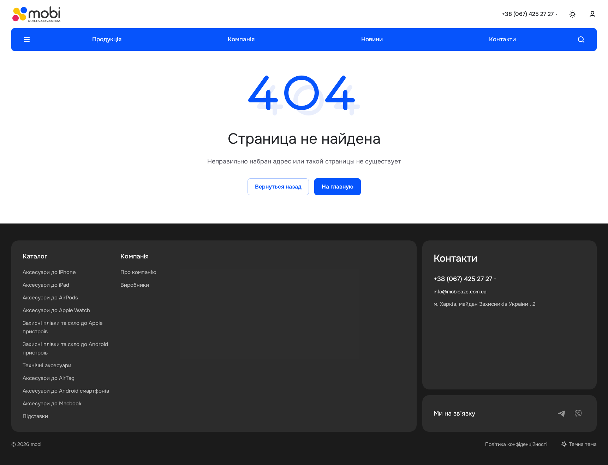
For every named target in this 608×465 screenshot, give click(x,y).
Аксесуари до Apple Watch (56, 310)
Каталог (35, 256)
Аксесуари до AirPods (50, 297)
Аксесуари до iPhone (49, 272)
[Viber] (578, 413)
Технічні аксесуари (47, 365)
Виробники (134, 284)
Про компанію (138, 272)
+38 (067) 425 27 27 (528, 14)
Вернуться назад (278, 186)
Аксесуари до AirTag (48, 378)
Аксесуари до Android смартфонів (66, 390)
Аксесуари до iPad (46, 284)
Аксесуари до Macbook (52, 403)
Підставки (35, 416)
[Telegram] (561, 413)
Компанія (134, 256)
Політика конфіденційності (516, 444)
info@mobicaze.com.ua (460, 291)
